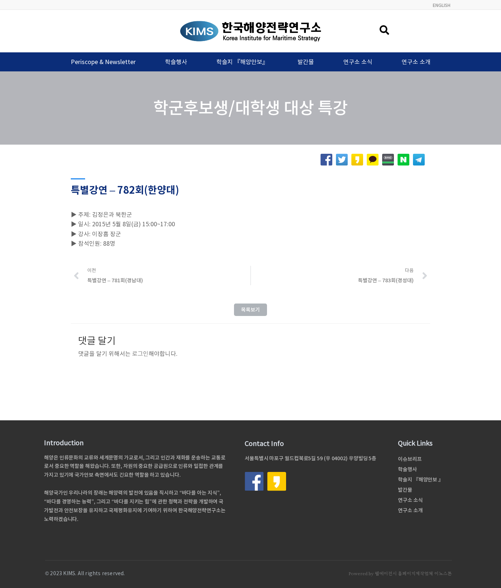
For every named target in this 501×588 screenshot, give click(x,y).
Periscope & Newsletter (103, 62)
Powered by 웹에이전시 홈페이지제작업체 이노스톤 (400, 573)
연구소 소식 (357, 62)
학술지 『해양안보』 (242, 62)
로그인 (140, 353)
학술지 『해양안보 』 (420, 479)
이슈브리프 (410, 459)
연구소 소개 (416, 62)
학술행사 (176, 62)
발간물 (305, 62)
